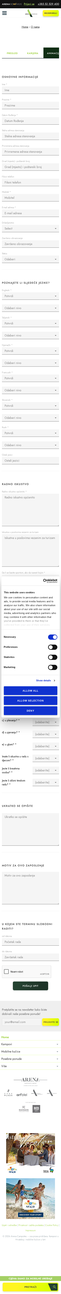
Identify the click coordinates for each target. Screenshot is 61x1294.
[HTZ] (30, 1199)
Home (25, 27)
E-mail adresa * (9, 207)
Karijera (32, 53)
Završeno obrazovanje (12, 238)
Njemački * (7, 345)
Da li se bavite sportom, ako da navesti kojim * (23, 572)
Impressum (31, 1230)
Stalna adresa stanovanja (13, 130)
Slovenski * (7, 400)
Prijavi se (29, 4)
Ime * (4, 84)
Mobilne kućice (10, 1051)
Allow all (31, 690)
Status (4, 253)
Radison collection (23, 1110)
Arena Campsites (52, 1092)
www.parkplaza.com (8, 1092)
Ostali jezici (7, 455)
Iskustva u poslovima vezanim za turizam (20, 532)
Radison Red (37, 1109)
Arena (30, 1082)
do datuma (7, 951)
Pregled (12, 53)
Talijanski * (7, 317)
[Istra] (30, 1154)
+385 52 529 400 (48, 4)
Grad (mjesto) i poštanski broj (16, 161)
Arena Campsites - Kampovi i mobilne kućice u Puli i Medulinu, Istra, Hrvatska (30, 13)
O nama (35, 27)
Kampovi (6, 1044)
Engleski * (7, 290)
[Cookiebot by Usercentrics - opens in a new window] (43, 581)
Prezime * (6, 99)
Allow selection (30, 700)
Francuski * (7, 372)
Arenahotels (37, 1092)
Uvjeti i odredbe (9, 1225)
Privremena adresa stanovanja (15, 146)
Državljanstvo (8, 223)
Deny (30, 710)
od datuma (7, 936)
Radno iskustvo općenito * (14, 491)
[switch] (52, 647)
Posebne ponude (11, 1059)
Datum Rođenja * (10, 115)
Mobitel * (6, 192)
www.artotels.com (21, 1094)
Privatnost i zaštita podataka (31, 1225)
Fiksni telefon (8, 176)
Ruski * (5, 427)
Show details (43, 680)
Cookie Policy (51, 1225)
